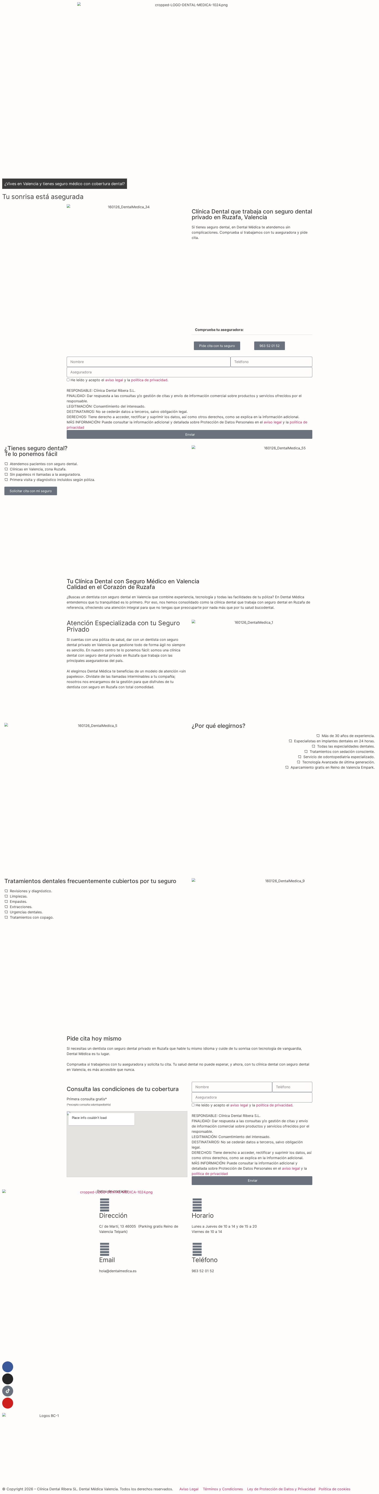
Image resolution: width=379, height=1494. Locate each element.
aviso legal (114, 380)
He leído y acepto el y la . (119, 380)
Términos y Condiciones (223, 1489)
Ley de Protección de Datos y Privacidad (281, 1489)
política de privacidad (149, 380)
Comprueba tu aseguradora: (219, 329)
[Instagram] (7, 1378)
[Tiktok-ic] (7, 1391)
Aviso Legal (188, 1489)
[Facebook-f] (7, 1366)
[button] (252, 330)
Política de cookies (334, 1489)
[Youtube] (7, 1403)
